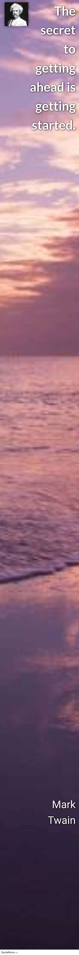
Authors (28, 952)
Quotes (42, 952)
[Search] (75, 952)
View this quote (16, 812)
